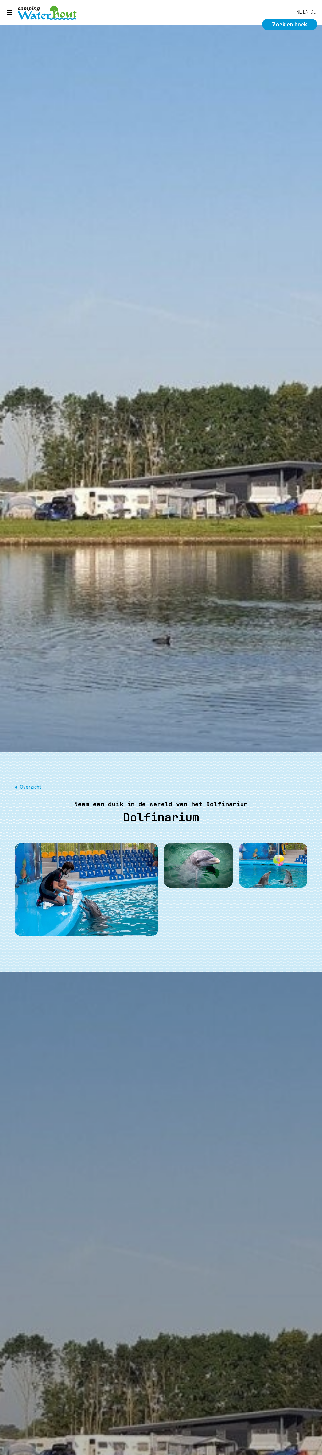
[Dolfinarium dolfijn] (198, 865)
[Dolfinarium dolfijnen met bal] (273, 865)
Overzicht (30, 787)
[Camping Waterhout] (47, 12)
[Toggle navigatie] (9, 12)
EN (306, 11)
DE (313, 11)
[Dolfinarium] (86, 889)
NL (299, 11)
